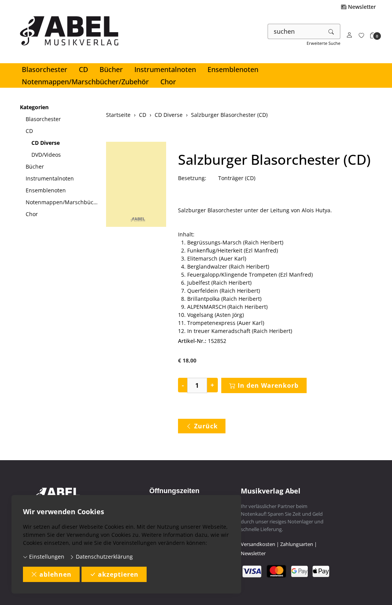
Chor (168, 81)
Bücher (111, 69)
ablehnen (55, 574)
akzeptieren (118, 574)
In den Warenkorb (268, 385)
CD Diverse (45, 142)
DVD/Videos (46, 154)
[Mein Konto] (349, 35)
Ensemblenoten (232, 69)
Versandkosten (258, 544)
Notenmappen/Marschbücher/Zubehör (85, 81)
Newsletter (361, 6)
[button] (373, 35)
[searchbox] (295, 31)
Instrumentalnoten (165, 69)
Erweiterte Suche (323, 43)
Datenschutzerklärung (103, 556)
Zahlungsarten (296, 544)
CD (83, 69)
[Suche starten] (331, 31)
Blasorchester (44, 69)
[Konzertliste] (361, 35)
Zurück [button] (206, 426)
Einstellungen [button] (46, 556)
